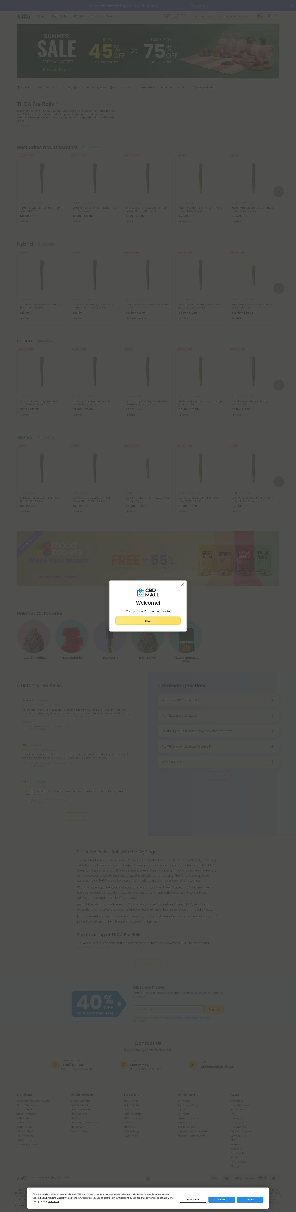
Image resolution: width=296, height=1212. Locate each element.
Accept (250, 1199)
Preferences (193, 1199)
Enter (148, 620)
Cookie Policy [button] (125, 1198)
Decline (221, 1199)
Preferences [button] (53, 1201)
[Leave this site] (182, 585)
